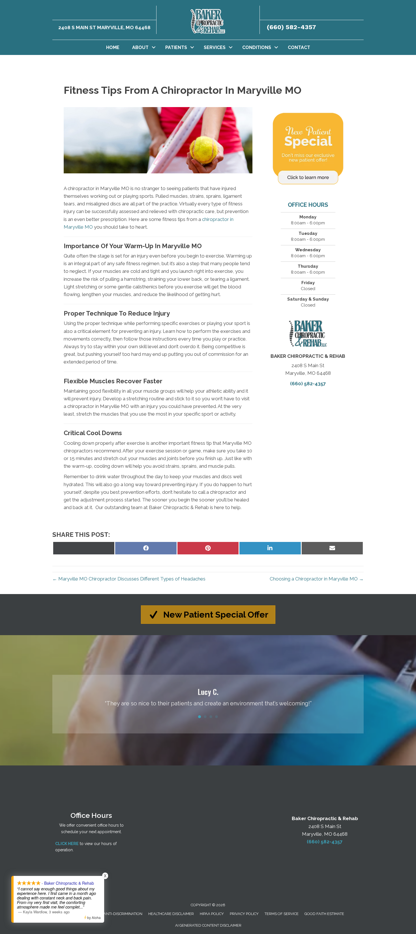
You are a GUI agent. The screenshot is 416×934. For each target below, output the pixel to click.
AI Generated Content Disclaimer (208, 925)
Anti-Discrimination (123, 914)
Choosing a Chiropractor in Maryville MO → (317, 579)
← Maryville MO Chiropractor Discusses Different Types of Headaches (128, 579)
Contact (299, 47)
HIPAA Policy (212, 914)
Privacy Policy (244, 914)
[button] (154, 47)
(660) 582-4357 (291, 27)
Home (112, 47)
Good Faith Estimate (324, 914)
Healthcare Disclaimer (171, 914)
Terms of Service (282, 914)
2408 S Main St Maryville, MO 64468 (104, 27)
